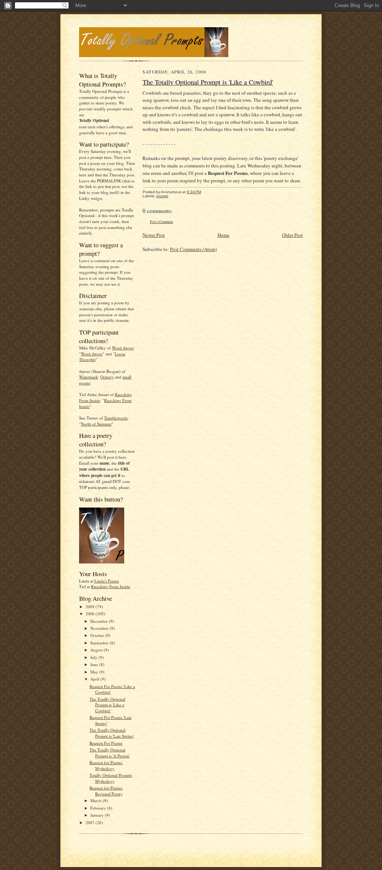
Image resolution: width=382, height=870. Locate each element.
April (95, 679)
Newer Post (154, 235)
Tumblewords (116, 418)
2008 (90, 613)
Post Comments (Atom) (193, 249)
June (94, 664)
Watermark (88, 377)
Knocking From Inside (110, 586)
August (97, 650)
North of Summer (96, 424)
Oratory (107, 377)
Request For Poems (106, 743)
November (100, 628)
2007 (90, 822)
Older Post (292, 235)
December (99, 621)
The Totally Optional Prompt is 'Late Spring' (112, 733)
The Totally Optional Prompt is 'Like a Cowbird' (107, 704)
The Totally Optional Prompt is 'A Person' (110, 752)
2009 (90, 606)
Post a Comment (161, 221)
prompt (162, 196)
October (97, 635)
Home (223, 235)
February (98, 808)
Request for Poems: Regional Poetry (106, 791)
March (96, 800)
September (100, 643)
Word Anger (123, 348)
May (94, 672)
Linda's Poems (106, 581)
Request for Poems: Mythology (106, 765)
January (97, 815)
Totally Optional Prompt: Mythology (111, 778)
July (94, 657)
